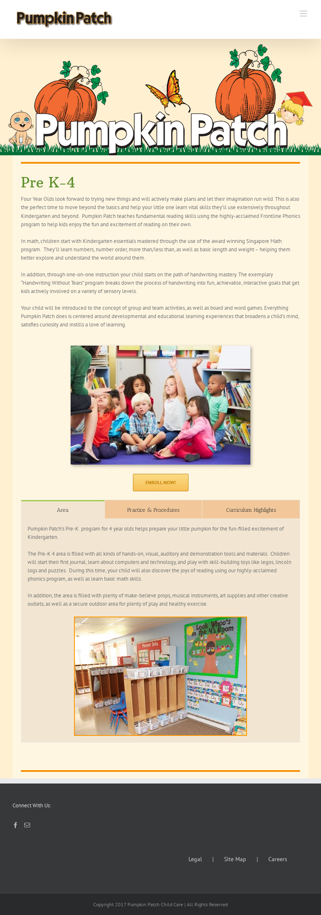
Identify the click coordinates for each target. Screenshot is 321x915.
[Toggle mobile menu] (304, 13)
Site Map (235, 859)
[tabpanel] (160, 630)
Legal (195, 859)
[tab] (62, 509)
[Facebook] (15, 825)
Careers (277, 859)
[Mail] (27, 825)
